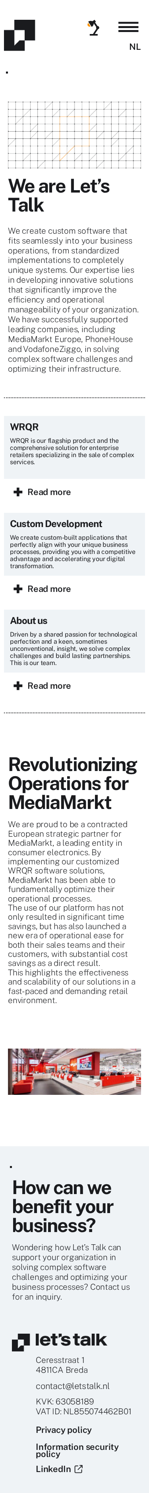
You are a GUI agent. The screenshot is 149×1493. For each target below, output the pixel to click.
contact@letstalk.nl (73, 1386)
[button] (128, 27)
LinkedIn (55, 1469)
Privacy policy (64, 1430)
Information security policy (77, 1450)
